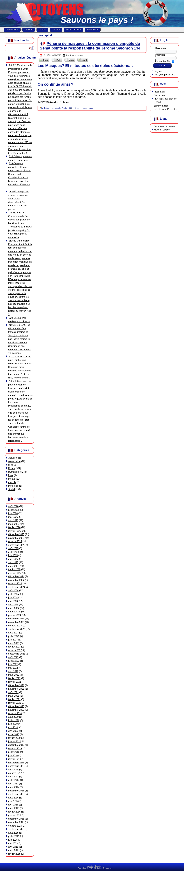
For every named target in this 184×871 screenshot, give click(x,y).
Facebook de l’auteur (165, 126)
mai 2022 (13, 667)
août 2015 (13, 832)
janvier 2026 (14, 531)
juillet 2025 (13, 552)
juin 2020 (13, 724)
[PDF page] (56, 61)
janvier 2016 (14, 815)
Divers (11, 468)
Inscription (159, 91)
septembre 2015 (16, 829)
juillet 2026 (13, 510)
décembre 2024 (16, 576)
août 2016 (13, 797)
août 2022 (13, 657)
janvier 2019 (14, 759)
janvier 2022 (14, 681)
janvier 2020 (14, 741)
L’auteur (29, 29)
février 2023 (14, 646)
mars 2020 (13, 734)
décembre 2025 (16, 534)
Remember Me (162, 61)
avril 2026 (13, 520)
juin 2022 (13, 664)
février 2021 (14, 699)
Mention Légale (162, 129)
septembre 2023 (16, 629)
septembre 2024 (16, 587)
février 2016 (14, 811)
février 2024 (14, 611)
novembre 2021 (16, 688)
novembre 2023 (16, 622)
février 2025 (14, 569)
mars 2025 (13, 566)
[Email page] (69, 61)
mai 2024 (13, 601)
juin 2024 (13, 597)
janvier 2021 (14, 702)
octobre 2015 (15, 825)
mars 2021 (13, 695)
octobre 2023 (15, 625)
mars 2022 (13, 674)
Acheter (56, 29)
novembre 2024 (16, 580)
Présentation (12, 29)
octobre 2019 (15, 748)
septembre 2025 (16, 545)
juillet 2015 (13, 836)
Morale (11, 478)
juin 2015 (13, 839)
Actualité (12, 457)
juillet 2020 (13, 720)
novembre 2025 (16, 538)
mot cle (12, 482)
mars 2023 (13, 643)
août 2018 (13, 769)
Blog (10, 464)
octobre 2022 (15, 650)
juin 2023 (13, 639)
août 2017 (13, 776)
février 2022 (14, 678)
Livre (10, 475)
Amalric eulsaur (76, 55)
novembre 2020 (16, 709)
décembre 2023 (16, 618)
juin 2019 (13, 755)
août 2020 (13, 717)
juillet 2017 (13, 780)
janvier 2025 (14, 573)
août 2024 (13, 590)
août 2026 (13, 506)
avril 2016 (13, 804)
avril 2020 (13, 731)
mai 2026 (13, 517)
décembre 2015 (16, 818)
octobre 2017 (15, 773)
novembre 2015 (16, 822)
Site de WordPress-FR (165, 109)
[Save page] (44, 61)
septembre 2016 (16, 794)
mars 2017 (13, 787)
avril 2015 (13, 846)
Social (11, 489)
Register (158, 71)
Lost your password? (164, 74)
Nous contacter (73, 29)
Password (160, 54)
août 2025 (13, 548)
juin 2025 (13, 555)
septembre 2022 (16, 653)
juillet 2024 (13, 594)
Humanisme (14, 471)
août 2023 (13, 632)
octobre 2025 (15, 541)
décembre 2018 (16, 762)
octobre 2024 (15, 583)
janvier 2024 (14, 615)
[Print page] (82, 61)
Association (14, 461)
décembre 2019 (16, 745)
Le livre (42, 29)
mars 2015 (13, 850)
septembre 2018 (16, 766)
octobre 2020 (15, 713)
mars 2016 (13, 808)
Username (160, 48)
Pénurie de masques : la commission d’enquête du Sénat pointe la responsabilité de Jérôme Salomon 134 (90, 45)
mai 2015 (13, 843)
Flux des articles (165, 98)
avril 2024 (13, 604)
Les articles (92, 29)
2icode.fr (99, 866)
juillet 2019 (13, 752)
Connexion (159, 95)
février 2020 (14, 738)
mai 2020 (13, 727)
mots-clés (13, 485)
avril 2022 (13, 671)
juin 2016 (13, 801)
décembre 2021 (16, 685)
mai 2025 (13, 559)
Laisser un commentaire (83, 108)
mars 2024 (13, 608)
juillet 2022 (13, 660)
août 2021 (13, 692)
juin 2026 (13, 513)
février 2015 (14, 853)
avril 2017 (13, 783)
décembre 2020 (16, 706)
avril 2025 (13, 562)
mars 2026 (13, 524)
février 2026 (14, 527)
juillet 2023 (13, 636)
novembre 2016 (16, 790)
